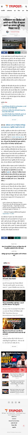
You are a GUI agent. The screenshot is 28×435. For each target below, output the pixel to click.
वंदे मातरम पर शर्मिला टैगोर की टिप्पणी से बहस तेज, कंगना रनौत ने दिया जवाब (13, 110)
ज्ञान (23, 10)
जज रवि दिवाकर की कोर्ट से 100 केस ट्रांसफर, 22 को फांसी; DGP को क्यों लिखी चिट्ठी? (14, 107)
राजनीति (3, 10)
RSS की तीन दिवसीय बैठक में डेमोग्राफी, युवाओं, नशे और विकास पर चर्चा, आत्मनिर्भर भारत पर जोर (14, 114)
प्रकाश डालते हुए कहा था (18, 137)
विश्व (19, 10)
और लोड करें (14, 119)
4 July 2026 (5, 336)
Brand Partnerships (14, 421)
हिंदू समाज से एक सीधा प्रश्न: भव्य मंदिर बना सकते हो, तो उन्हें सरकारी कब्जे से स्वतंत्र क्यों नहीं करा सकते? (14, 332)
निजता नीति (14, 425)
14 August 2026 (6, 306)
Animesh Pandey (15, 31)
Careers (14, 418)
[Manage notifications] (24, 426)
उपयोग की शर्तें (14, 423)
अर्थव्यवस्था (9, 10)
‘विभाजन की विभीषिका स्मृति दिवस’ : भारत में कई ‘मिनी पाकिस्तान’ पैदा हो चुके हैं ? (13, 303)
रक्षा (15, 10)
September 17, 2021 (8, 213)
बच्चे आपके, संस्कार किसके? (9, 279)
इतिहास (5, 300)
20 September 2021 (13, 34)
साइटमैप (14, 427)
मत (4, 275)
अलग (8, 172)
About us (14, 416)
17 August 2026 (6, 280)
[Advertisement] (14, 2)
